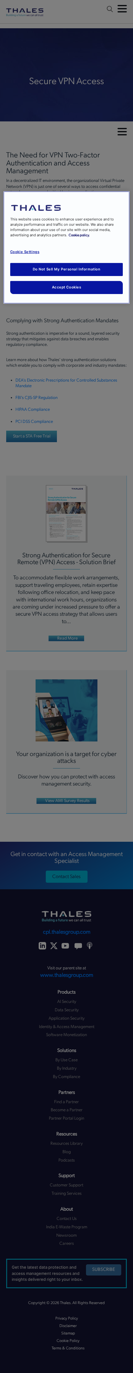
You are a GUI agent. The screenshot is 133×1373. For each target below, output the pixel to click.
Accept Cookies (66, 287)
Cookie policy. (79, 235)
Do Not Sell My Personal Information (67, 269)
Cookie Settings (25, 251)
